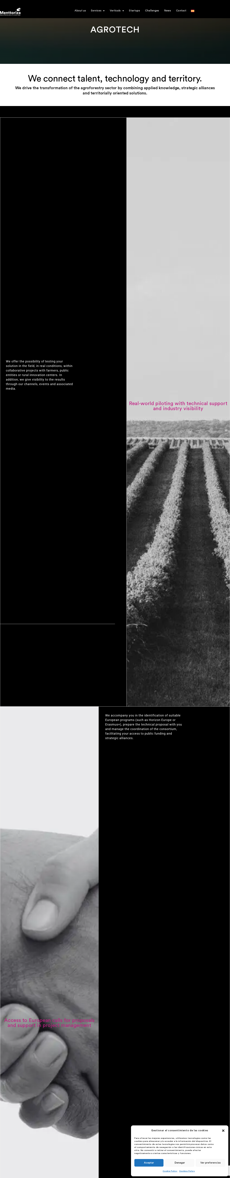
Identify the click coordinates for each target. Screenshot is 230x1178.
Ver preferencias (210, 1163)
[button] (223, 1130)
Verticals (115, 10)
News (167, 10)
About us (80, 10)
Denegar (180, 1163)
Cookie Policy (170, 1171)
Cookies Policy (187, 1171)
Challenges (152, 10)
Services (96, 10)
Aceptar (149, 1163)
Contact (181, 10)
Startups (134, 10)
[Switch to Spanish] (192, 16)
